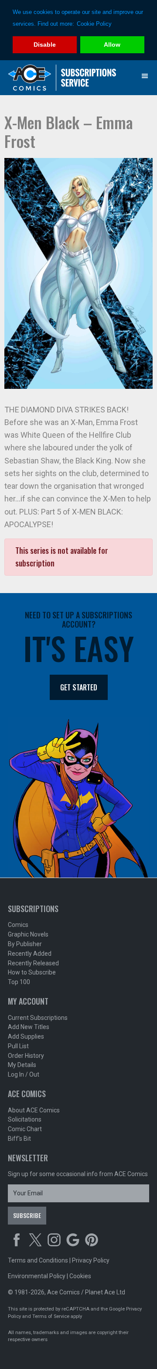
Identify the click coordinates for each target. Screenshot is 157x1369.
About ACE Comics (34, 1110)
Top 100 (19, 981)
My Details (22, 1064)
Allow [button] (112, 44)
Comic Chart (25, 1128)
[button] (144, 76)
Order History (26, 1055)
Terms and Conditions (38, 1260)
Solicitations (24, 1119)
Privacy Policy (90, 1260)
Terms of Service (50, 1316)
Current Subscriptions (38, 1017)
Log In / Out (23, 1074)
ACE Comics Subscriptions (62, 78)
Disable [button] (45, 44)
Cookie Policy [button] (94, 24)
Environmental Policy (36, 1276)
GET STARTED (78, 687)
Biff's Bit (19, 1138)
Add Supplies (26, 1036)
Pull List (18, 1046)
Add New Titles (28, 1026)
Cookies (80, 1276)
